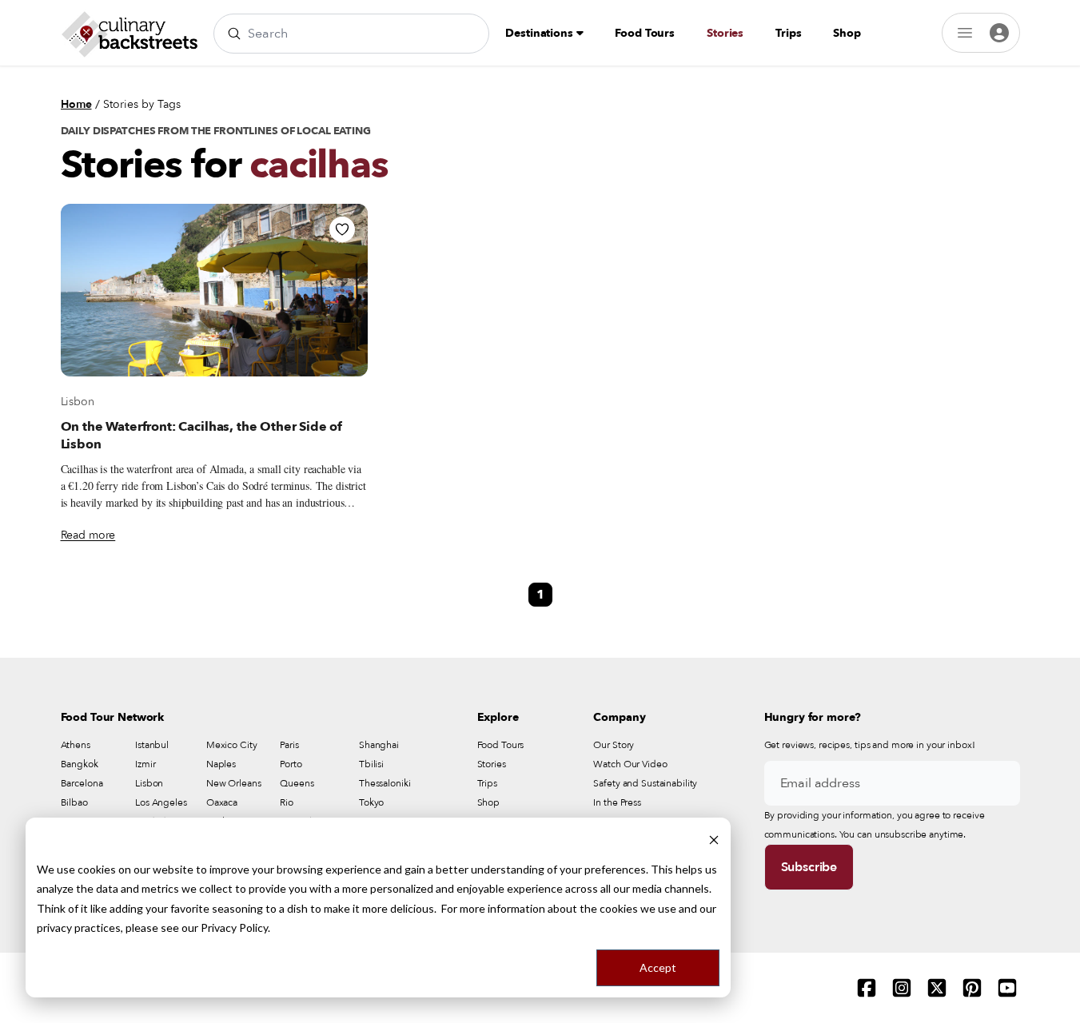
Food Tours (645, 33)
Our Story (613, 744)
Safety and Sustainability (645, 783)
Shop (846, 33)
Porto (290, 764)
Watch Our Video (630, 764)
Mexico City (231, 744)
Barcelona (82, 783)
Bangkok (79, 764)
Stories (725, 33)
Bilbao (74, 802)
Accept (658, 967)
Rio (286, 802)
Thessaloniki (385, 783)
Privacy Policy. (235, 927)
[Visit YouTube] (1007, 988)
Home (76, 104)
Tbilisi (371, 764)
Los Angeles (161, 802)
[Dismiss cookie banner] (713, 839)
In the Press (617, 802)
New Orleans (233, 783)
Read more (88, 535)
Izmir (145, 764)
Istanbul (152, 744)
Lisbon (77, 401)
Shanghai (379, 744)
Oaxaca (221, 802)
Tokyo (371, 802)
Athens (75, 744)
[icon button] (342, 229)
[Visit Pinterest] (972, 988)
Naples (221, 764)
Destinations (540, 33)
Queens (296, 783)
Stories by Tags (142, 104)
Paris (289, 744)
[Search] (234, 34)
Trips (788, 33)
